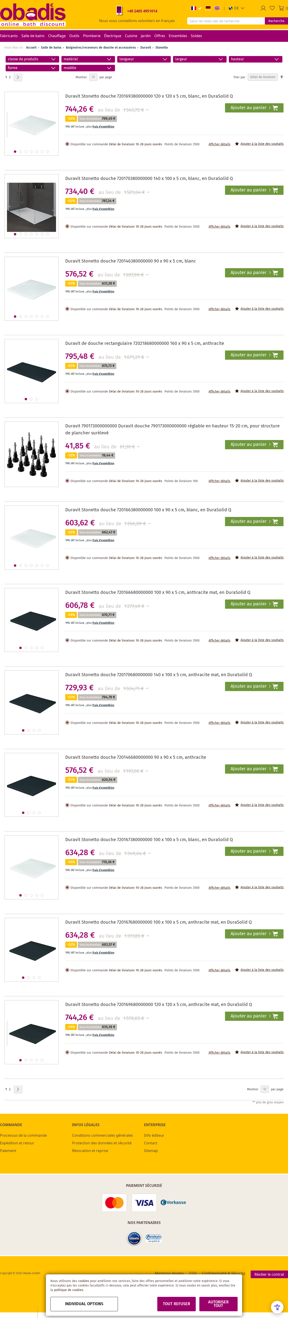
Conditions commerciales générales (102, 1135)
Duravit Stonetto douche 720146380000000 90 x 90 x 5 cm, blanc (130, 261)
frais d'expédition (103, 127)
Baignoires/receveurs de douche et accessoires (101, 47)
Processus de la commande (23, 1135)
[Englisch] (217, 8)
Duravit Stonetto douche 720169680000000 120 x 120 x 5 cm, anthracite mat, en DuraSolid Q (158, 1004)
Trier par (239, 77)
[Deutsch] (208, 8)
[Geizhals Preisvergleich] (154, 1238)
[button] (236, 8)
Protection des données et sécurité (102, 1143)
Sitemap (151, 1150)
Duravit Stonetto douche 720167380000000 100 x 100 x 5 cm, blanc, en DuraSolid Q (149, 839)
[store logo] (33, 14)
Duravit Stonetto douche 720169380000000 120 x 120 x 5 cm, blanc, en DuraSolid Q (149, 96)
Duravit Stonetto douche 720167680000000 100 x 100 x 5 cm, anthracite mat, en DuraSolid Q (158, 922)
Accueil (31, 47)
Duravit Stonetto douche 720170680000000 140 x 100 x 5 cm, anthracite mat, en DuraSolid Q (158, 674)
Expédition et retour (17, 1143)
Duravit (146, 47)
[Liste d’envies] (272, 8)
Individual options (84, 1304)
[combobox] (226, 21)
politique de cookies (68, 1290)
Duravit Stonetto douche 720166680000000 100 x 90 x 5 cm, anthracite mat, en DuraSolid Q (157, 592)
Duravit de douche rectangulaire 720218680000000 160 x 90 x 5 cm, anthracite (144, 343)
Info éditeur (154, 1135)
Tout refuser (176, 1304)
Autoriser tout (218, 1304)
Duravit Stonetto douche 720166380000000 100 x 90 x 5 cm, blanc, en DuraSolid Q (148, 510)
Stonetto (161, 47)
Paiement (8, 1150)
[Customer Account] (263, 8)
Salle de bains (51, 47)
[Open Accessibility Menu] (277, 1307)
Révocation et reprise (90, 1150)
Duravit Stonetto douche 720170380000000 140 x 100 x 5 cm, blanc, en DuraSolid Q (149, 178)
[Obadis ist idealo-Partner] (134, 1238)
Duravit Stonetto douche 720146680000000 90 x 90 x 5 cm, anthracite (135, 757)
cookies (83, 1281)
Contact (150, 1143)
